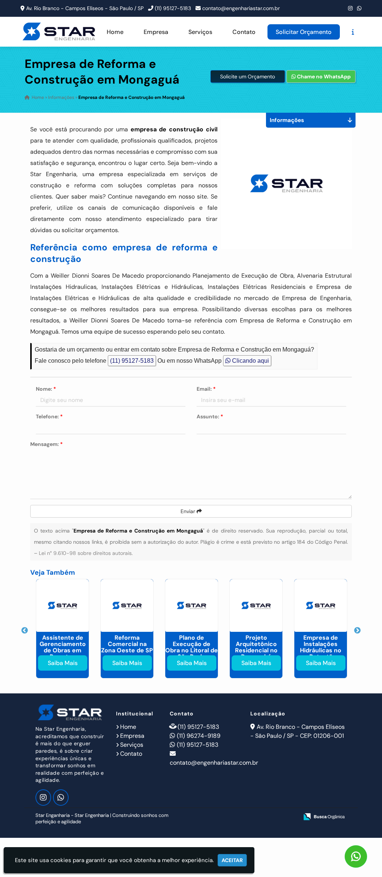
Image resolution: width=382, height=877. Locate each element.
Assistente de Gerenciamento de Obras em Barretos (63, 647)
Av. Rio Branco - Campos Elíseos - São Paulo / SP (85, 8)
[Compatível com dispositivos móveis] (289, 817)
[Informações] (353, 32)
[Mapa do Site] (218, 817)
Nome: (46, 389)
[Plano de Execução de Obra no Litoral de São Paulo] (191, 605)
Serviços (200, 32)
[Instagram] (350, 8)
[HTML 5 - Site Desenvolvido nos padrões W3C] (238, 817)
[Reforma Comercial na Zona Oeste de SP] (127, 605)
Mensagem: (46, 444)
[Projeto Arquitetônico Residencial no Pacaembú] (256, 605)
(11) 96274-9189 (198, 736)
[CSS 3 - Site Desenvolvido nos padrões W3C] (264, 817)
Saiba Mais (63, 663)
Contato (244, 32)
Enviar (189, 511)
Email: (206, 389)
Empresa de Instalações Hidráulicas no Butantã (320, 647)
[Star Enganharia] (70, 712)
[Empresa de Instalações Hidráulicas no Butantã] (320, 605)
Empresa (156, 32)
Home (115, 32)
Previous (24, 630)
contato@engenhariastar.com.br (241, 8)
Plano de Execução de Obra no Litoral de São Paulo (191, 647)
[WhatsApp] (359, 8)
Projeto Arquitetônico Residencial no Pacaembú (256, 647)
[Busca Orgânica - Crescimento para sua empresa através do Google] (324, 816)
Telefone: (49, 416)
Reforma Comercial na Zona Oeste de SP (127, 644)
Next (357, 630)
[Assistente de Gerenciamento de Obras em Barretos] (62, 605)
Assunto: (210, 416)
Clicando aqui (250, 361)
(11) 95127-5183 (173, 8)
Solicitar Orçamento (304, 32)
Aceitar (232, 860)
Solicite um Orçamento (247, 76)
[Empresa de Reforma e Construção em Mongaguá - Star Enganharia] (59, 31)
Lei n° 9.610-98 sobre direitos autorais (85, 553)
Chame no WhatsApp (323, 76)
